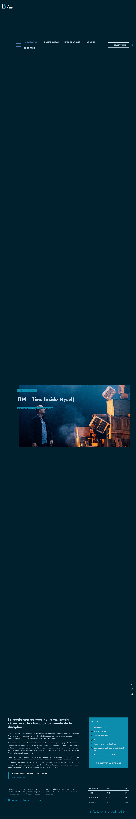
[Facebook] (132, 685)
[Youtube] (132, 694)
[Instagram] (132, 689)
